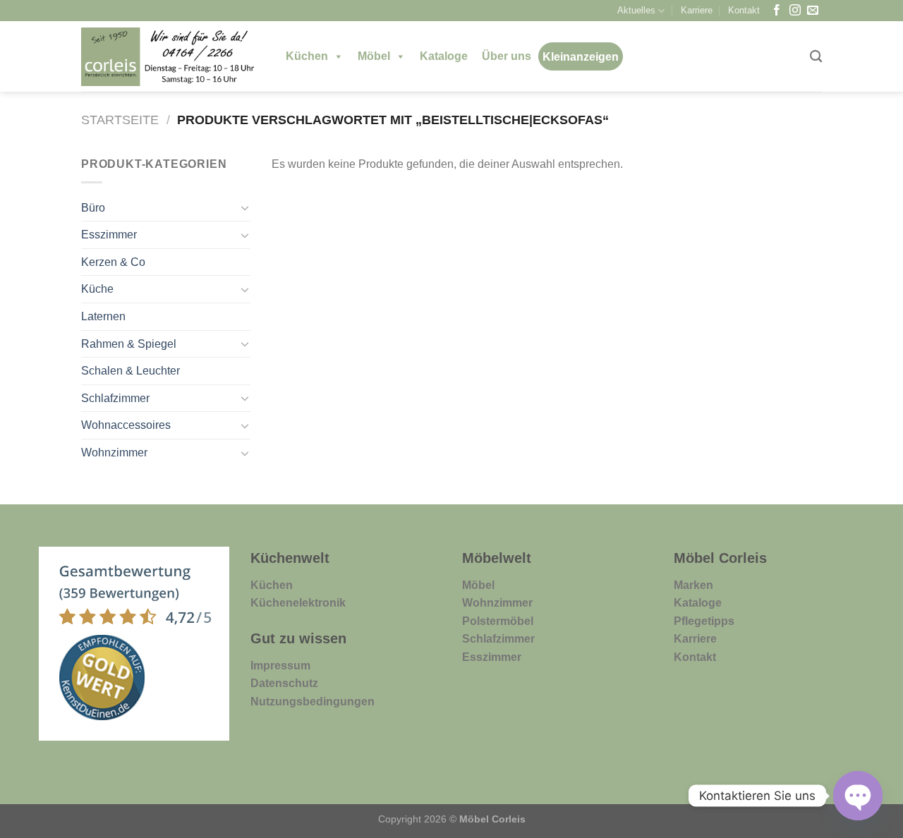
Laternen (103, 316)
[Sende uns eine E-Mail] (812, 11)
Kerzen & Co (113, 262)
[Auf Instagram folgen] (795, 11)
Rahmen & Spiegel (128, 344)
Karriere (697, 10)
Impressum (280, 666)
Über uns (506, 56)
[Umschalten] (244, 207)
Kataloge (444, 56)
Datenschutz (284, 683)
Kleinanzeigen (581, 57)
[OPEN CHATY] (858, 795)
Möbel (374, 56)
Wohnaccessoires (126, 425)
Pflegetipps (704, 621)
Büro (93, 208)
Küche (97, 289)
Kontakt (744, 10)
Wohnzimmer (114, 453)
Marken (693, 585)
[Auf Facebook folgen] (776, 11)
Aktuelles (636, 10)
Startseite (120, 119)
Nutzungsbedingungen (312, 702)
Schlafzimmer (115, 398)
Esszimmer (109, 235)
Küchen (307, 56)
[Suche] (816, 56)
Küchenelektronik (298, 603)
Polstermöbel (497, 621)
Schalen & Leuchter (130, 371)
